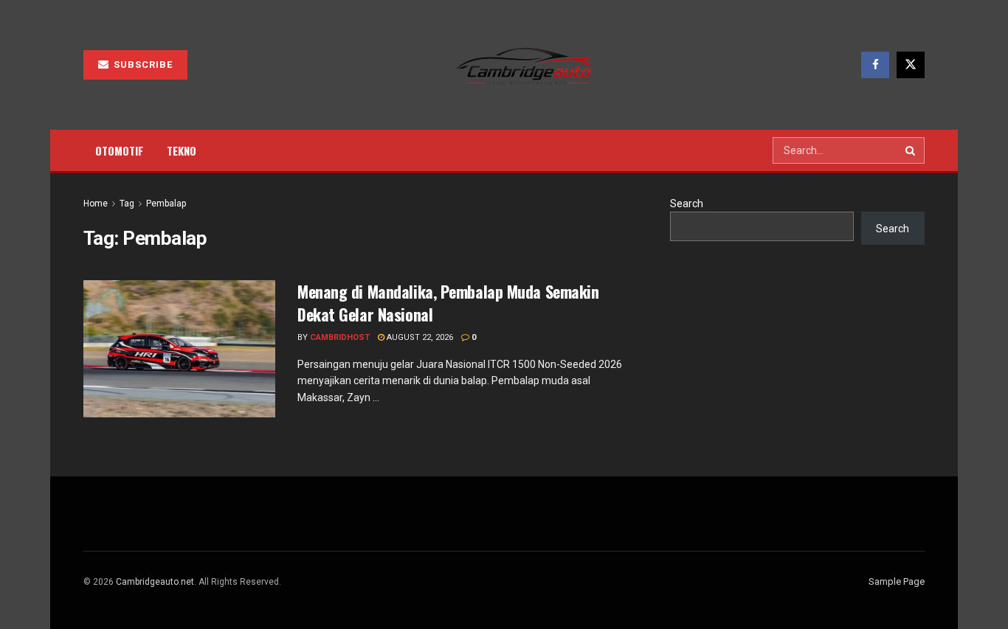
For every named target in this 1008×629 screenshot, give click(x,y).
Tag (127, 203)
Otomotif (119, 150)
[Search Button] (911, 150)
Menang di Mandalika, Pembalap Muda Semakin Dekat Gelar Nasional (448, 302)
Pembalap (166, 203)
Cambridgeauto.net (155, 582)
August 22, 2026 (418, 337)
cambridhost (340, 337)
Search (686, 203)
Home (95, 203)
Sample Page (897, 581)
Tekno (181, 150)
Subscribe (142, 64)
